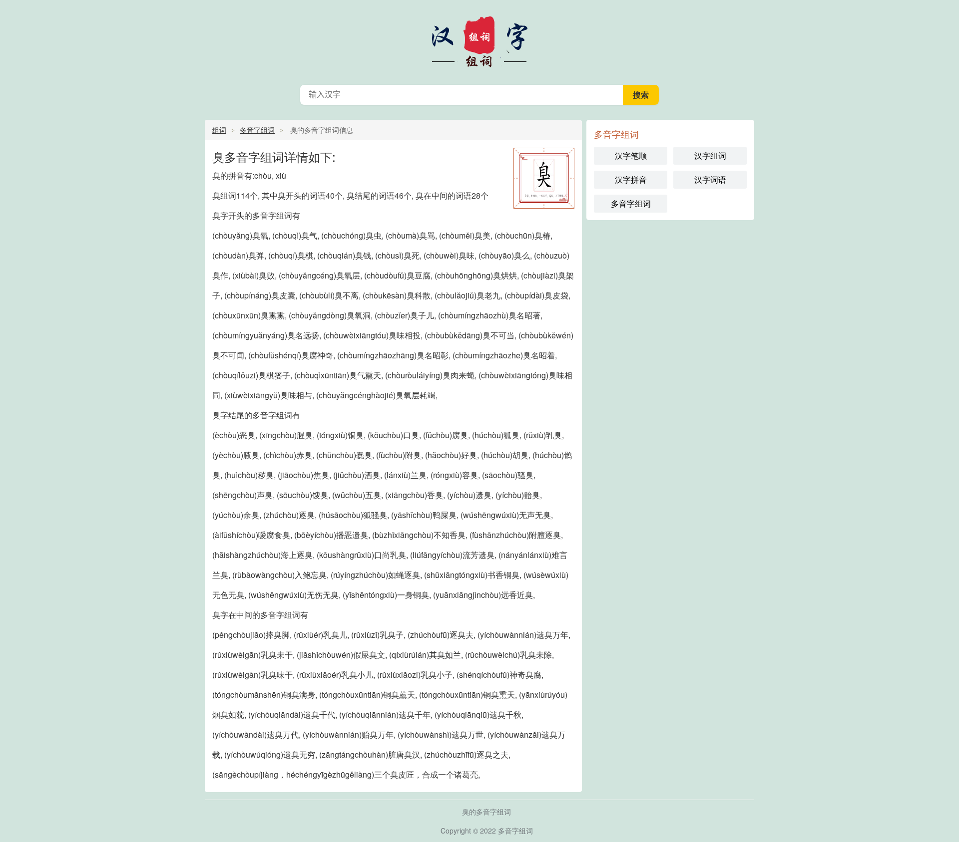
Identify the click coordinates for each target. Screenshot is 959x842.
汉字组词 (710, 155)
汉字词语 (710, 179)
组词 (219, 129)
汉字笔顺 (631, 155)
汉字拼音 (631, 179)
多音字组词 (479, 40)
